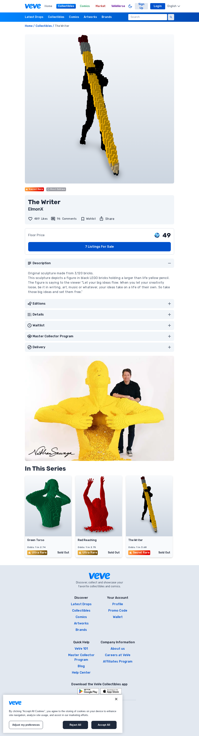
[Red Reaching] (98, 535)
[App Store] (110, 691)
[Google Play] (88, 691)
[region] (62, 714)
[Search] (171, 17)
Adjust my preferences (26, 724)
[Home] (33, 6)
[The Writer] (149, 535)
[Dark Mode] (130, 6)
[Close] (116, 699)
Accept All (104, 724)
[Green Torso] (48, 535)
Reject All (75, 724)
